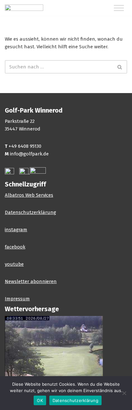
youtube (14, 264)
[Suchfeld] (120, 67)
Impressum (17, 299)
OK (40, 400)
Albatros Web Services (29, 195)
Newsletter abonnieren (31, 281)
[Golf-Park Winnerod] (24, 8)
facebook (15, 247)
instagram (16, 230)
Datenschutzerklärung (30, 212)
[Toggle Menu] (119, 8)
